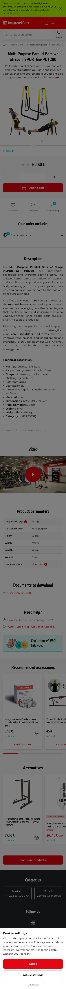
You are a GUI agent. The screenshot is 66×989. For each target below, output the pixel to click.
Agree (33, 964)
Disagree (32, 984)
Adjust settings (33, 975)
